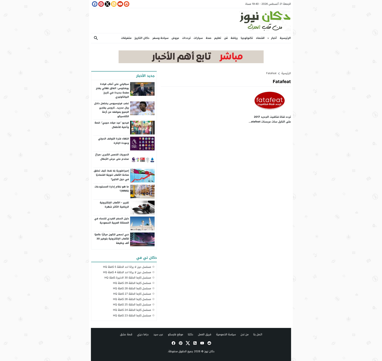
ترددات (186, 37)
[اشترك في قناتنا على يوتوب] (120, 4)
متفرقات (126, 37)
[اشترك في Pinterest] (100, 4)
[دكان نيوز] (191, 20)
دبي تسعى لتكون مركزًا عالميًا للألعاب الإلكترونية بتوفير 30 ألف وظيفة (112, 238)
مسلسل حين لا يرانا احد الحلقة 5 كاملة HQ (127, 266)
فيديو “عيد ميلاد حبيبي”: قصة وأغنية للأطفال (112, 125)
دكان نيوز (209, 351)
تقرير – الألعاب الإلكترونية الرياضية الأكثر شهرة (114, 204)
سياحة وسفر (160, 37)
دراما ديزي (143, 334)
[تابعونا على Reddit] (126, 4)
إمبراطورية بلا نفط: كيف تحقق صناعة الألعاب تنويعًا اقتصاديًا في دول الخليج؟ (111, 175)
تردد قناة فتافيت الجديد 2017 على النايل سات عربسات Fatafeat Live (270, 121)
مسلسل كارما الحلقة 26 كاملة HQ (132, 299)
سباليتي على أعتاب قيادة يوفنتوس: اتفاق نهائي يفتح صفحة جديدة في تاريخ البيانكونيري (112, 90)
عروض (175, 37)
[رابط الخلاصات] (113, 4)
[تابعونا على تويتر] (107, 4)
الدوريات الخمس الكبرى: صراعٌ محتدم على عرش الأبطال (112, 156)
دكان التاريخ (141, 37)
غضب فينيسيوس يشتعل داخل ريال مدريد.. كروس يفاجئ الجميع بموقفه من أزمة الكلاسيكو (111, 110)
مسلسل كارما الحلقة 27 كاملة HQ (132, 293)
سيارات (198, 37)
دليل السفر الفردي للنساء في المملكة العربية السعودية (111, 220)
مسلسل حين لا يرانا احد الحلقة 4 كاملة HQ (127, 272)
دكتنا (190, 334)
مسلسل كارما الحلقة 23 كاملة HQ (132, 315)
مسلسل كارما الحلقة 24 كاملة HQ (132, 309)
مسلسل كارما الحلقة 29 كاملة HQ (132, 283)
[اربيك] (191, 62)
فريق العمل (204, 334)
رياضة (234, 37)
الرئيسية (285, 37)
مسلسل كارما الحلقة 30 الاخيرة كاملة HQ (127, 277)
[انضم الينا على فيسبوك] (94, 4)
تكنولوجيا (247, 37)
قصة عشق (126, 334)
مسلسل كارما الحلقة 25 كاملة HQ (132, 304)
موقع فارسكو (175, 334)
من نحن (244, 334)
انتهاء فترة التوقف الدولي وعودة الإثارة (113, 140)
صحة (208, 37)
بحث (96, 38)
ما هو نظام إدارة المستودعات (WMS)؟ (112, 188)
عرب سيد (158, 334)
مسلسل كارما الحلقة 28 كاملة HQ (132, 288)
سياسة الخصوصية (226, 334)
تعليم (217, 37)
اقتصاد (260, 37)
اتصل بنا (257, 334)
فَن (226, 37)
